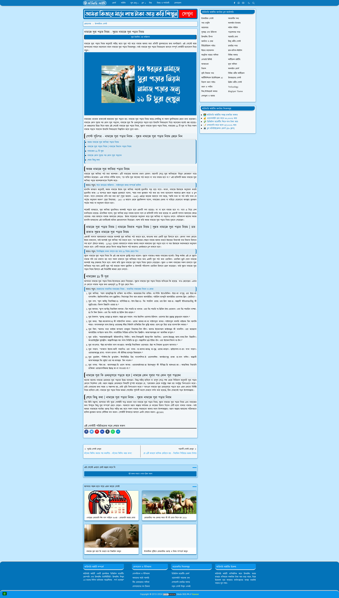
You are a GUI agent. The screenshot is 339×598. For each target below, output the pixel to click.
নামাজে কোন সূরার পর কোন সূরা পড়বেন (105, 155)
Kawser (195, 594)
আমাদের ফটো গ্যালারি (141, 577)
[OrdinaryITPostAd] (140, 13)
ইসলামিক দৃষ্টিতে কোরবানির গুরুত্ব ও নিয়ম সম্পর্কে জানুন (166, 551)
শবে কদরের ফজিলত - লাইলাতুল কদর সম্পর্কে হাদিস (119, 185)
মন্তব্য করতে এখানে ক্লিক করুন (141, 473)
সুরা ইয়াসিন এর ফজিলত (140, 37)
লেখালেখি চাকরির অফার (181, 582)
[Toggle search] (253, 3)
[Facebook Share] (86, 432)
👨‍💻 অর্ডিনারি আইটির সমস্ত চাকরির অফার (220, 115)
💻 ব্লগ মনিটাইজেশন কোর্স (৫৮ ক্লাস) (219, 128)
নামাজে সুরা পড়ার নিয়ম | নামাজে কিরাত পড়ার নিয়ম (109, 146)
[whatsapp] (239, 3)
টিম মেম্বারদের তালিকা (141, 582)
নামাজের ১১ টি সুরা (96, 151)
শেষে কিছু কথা (94, 160)
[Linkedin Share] (102, 432)
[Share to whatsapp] (113, 432)
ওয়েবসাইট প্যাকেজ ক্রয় (181, 577)
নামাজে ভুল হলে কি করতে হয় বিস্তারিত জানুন (103, 551)
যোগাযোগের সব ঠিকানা (141, 586)
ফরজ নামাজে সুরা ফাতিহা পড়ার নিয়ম (104, 142)
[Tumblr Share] (107, 432)
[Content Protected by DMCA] (169, 594)
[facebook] (234, 3)
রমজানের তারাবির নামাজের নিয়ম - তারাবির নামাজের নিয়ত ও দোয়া (125, 289)
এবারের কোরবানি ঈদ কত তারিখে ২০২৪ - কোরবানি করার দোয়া (110, 517)
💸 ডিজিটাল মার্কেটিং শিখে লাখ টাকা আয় (220, 121)
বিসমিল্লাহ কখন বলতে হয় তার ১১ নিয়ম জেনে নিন (117, 251)
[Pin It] (97, 432)
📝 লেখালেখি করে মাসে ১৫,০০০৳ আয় (219, 125)
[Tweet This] (92, 432)
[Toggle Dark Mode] (249, 3)
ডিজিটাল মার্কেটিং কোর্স (180, 573)
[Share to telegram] (118, 432)
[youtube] (243, 3)
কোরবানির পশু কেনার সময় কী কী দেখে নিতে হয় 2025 (165, 517)
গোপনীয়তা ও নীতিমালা (141, 573)
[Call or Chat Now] (5, 593)
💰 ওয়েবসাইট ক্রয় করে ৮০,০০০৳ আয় (220, 118)
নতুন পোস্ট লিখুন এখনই (181, 586)
